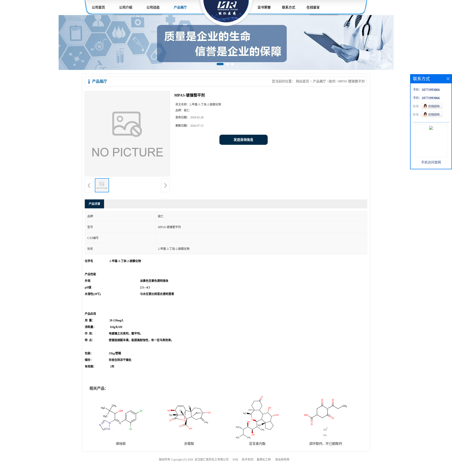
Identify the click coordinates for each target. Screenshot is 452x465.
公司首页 (98, 7)
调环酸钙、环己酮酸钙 (325, 443)
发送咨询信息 (243, 140)
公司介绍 (125, 7)
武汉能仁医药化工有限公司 (212, 459)
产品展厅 (180, 7)
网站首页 (302, 81)
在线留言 (313, 7)
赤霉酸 (189, 443)
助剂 (332, 81)
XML (235, 459)
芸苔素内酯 (257, 443)
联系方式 (288, 7)
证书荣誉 (264, 7)
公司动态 (153, 7)
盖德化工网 (264, 459)
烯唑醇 (121, 443)
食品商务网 (282, 459)
